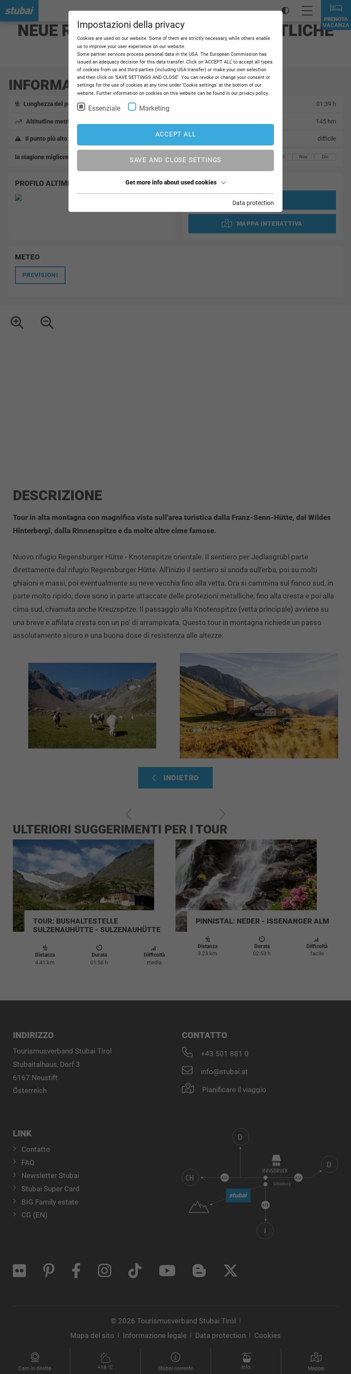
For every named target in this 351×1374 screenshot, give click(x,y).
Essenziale (104, 108)
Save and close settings (175, 160)
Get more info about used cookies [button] (171, 182)
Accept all (175, 134)
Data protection (253, 202)
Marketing (154, 108)
